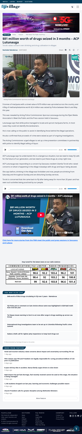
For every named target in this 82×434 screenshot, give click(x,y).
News (23, 415)
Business (24, 421)
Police (14, 35)
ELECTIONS (28, 1)
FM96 (37, 415)
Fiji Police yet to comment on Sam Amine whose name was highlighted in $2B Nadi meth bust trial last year (40, 307)
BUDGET (20, 1)
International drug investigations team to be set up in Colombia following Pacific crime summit (39, 325)
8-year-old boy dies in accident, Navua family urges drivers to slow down (31, 368)
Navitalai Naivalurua (10, 50)
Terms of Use (60, 417)
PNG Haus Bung (40, 425)
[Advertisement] (41, 253)
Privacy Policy (60, 419)
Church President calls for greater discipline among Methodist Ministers (30, 391)
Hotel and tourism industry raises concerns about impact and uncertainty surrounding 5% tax (39, 352)
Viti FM (37, 419)
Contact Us (59, 415)
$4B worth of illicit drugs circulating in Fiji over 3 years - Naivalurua (32, 296)
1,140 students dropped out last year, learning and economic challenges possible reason (36, 384)
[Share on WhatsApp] (73, 50)
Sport (23, 417)
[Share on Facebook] (65, 50)
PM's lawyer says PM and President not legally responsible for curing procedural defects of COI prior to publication (39, 360)
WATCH (5, 1)
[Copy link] (77, 50)
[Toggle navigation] (78, 7)
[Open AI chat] (76, 428)
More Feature (41, 398)
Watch (24, 425)
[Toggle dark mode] (72, 7)
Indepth (24, 419)
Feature (21, 35)
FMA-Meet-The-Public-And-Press (35, 35)
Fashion (24, 423)
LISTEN (12, 1)
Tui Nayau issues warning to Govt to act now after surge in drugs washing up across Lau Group (39, 316)
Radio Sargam (39, 423)
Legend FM (38, 417)
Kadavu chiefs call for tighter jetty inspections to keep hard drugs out (33, 334)
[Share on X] (69, 50)
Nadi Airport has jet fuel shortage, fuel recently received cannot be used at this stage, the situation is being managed (41, 375)
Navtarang (38, 421)
